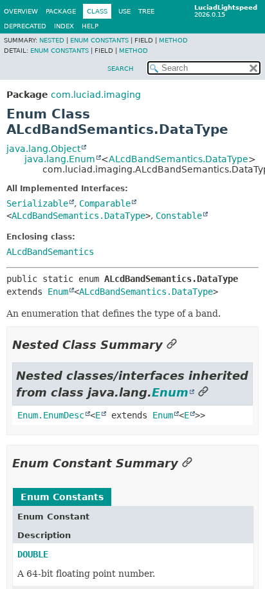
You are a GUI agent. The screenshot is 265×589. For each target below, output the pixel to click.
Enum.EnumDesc (50, 415)
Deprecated (25, 26)
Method (173, 40)
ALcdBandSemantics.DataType (178, 159)
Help (90, 26)
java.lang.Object (43, 149)
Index (64, 26)
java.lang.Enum (59, 159)
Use (124, 11)
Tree (146, 11)
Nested (51, 40)
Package (61, 11)
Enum (58, 291)
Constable (179, 215)
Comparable (105, 203)
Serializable (37, 203)
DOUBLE (32, 554)
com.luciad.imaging (96, 94)
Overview (21, 11)
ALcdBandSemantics (50, 252)
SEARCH (120, 68)
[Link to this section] (172, 344)
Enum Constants (99, 40)
